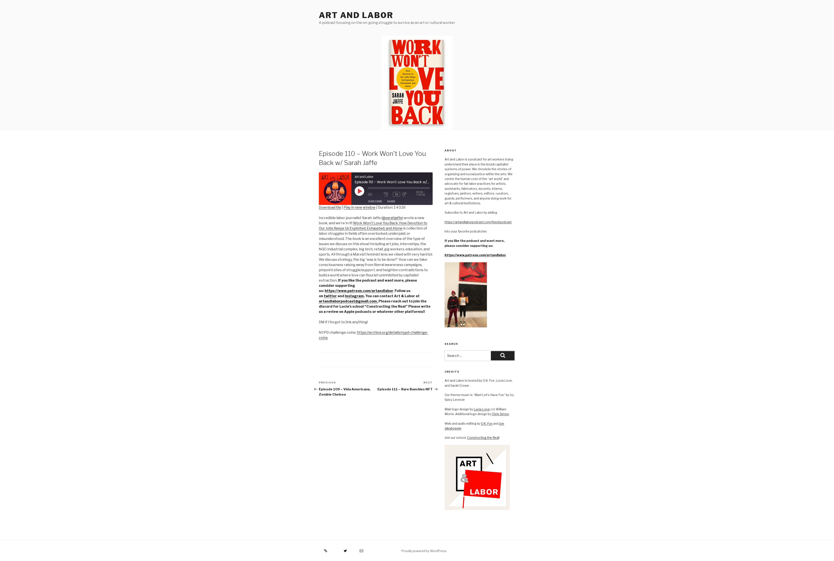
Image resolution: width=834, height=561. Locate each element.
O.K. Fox (487, 423)
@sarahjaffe (392, 218)
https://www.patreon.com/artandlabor (475, 255)
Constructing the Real (483, 437)
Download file (330, 207)
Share (391, 201)
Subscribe (375, 201)
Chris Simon (500, 414)
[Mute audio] (375, 194)
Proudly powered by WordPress (424, 551)
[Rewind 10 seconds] (387, 194)
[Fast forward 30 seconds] (409, 194)
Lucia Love (482, 409)
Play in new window (360, 207)
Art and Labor (356, 15)
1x (396, 194)
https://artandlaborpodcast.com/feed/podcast (478, 222)
